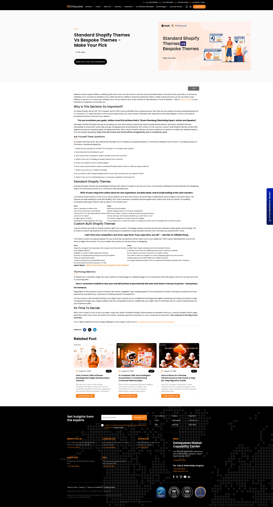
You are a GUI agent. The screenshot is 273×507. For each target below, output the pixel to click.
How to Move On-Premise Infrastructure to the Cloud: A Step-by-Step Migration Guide (178, 378)
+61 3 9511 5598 (167, 2)
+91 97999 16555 (73, 466)
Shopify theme (186, 99)
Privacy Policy (119, 427)
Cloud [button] (97, 7)
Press (157, 420)
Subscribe (138, 417)
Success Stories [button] (176, 7)
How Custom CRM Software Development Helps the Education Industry (93, 378)
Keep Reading (83, 396)
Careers (175, 416)
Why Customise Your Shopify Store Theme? (108, 265)
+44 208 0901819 (151, 2)
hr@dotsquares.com (180, 471)
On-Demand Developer (145, 7)
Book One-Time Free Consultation (90, 62)
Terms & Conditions (94, 487)
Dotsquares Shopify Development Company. (156, 322)
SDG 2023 (192, 425)
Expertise (192, 416)
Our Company (160, 416)
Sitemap (175, 425)
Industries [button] (128, 7)
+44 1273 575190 (73, 447)
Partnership (176, 420)
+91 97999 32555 (179, 469)
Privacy (82, 487)
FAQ (156, 425)
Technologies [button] (161, 7)
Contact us (199, 7)
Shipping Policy (109, 487)
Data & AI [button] (107, 7)
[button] (190, 6)
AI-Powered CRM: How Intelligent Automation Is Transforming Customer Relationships (135, 378)
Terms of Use (72, 487)
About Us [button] (186, 7)
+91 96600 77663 (198, 2)
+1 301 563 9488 (182, 2)
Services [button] (88, 7)
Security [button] (118, 7)
